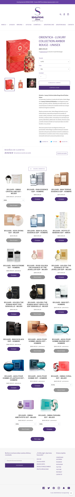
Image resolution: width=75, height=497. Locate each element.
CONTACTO (59, 474)
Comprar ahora (54, 87)
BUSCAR (39, 459)
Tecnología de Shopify (66, 492)
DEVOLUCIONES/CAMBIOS (44, 466)
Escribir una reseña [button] (62, 153)
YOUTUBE (58, 469)
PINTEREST (59, 472)
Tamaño (41, 58)
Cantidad (41, 73)
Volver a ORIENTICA (39, 168)
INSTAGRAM (59, 464)
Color (40, 65)
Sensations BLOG (41, 461)
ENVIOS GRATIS (41, 464)
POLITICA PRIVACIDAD (42, 469)
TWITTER (58, 467)
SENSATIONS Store (57, 492)
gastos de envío (44, 51)
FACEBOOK (59, 462)
